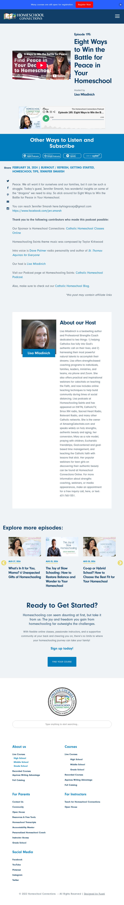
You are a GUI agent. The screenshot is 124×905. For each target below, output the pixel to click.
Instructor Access (20, 837)
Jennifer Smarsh (52, 171)
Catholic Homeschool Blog (72, 286)
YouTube (16, 864)
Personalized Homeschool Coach (29, 832)
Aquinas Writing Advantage (26, 775)
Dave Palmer (37, 250)
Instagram (17, 875)
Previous (4, 563)
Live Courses (18, 754)
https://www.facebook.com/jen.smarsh (37, 210)
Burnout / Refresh (54, 167)
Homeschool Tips (25, 171)
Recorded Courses (21, 771)
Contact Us (17, 802)
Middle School (21, 762)
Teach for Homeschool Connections (82, 802)
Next (120, 563)
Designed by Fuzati (94, 894)
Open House (18, 812)
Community (18, 807)
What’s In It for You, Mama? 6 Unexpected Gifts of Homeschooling (24, 572)
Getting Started (82, 167)
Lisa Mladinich (36, 264)
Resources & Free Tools (24, 817)
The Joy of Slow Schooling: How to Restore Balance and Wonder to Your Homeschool (60, 577)
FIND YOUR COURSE (62, 662)
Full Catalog (18, 780)
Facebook (17, 859)
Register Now (84, 4)
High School (20, 758)
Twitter (15, 880)
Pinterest (16, 870)
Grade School (21, 766)
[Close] (120, 4)
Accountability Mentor (23, 827)
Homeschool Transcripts (24, 822)
